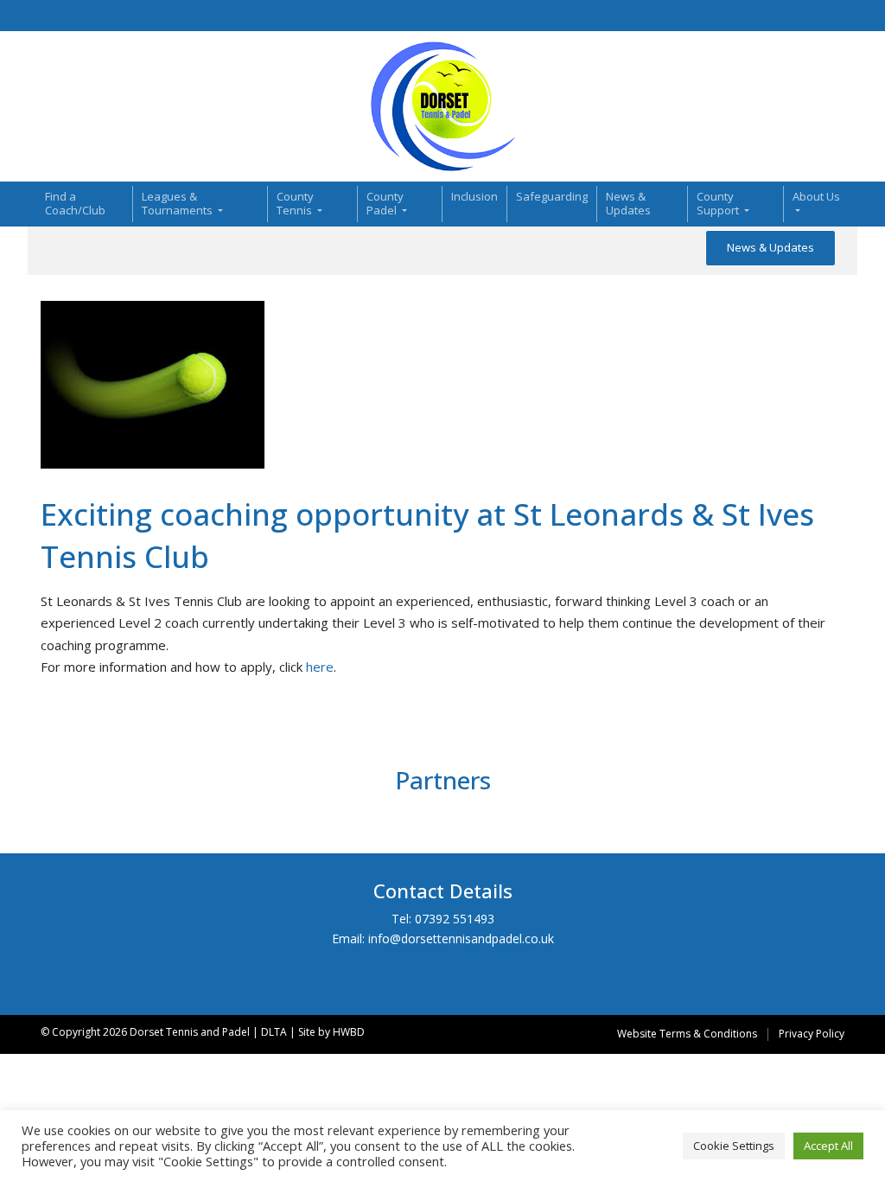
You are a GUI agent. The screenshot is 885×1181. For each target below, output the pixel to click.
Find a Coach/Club (75, 203)
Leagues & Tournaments (178, 203)
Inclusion (474, 196)
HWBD (349, 1032)
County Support (719, 203)
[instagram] (816, 16)
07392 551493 (454, 918)
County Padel (385, 203)
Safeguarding (552, 196)
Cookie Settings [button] (733, 1145)
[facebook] (797, 16)
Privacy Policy (811, 1034)
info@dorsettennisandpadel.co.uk (461, 938)
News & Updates (628, 203)
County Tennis (296, 203)
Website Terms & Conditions (687, 1034)
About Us (816, 196)
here (320, 666)
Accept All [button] (828, 1145)
